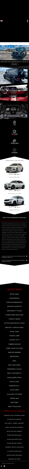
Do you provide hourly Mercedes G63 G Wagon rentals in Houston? (13, 261)
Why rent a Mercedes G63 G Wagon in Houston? (13, 221)
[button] (14, 64)
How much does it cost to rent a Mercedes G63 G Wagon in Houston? (13, 257)
